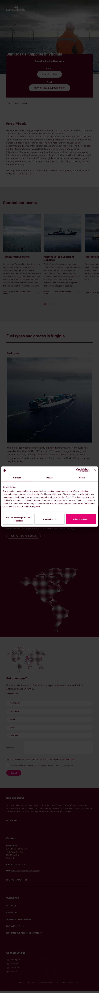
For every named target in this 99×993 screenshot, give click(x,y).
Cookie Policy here (31, 506)
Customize (48, 519)
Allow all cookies (80, 519)
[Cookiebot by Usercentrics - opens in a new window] (78, 470)
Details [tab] (49, 478)
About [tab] (82, 478)
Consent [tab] (17, 478)
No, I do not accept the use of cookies (18, 519)
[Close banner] (95, 470)
